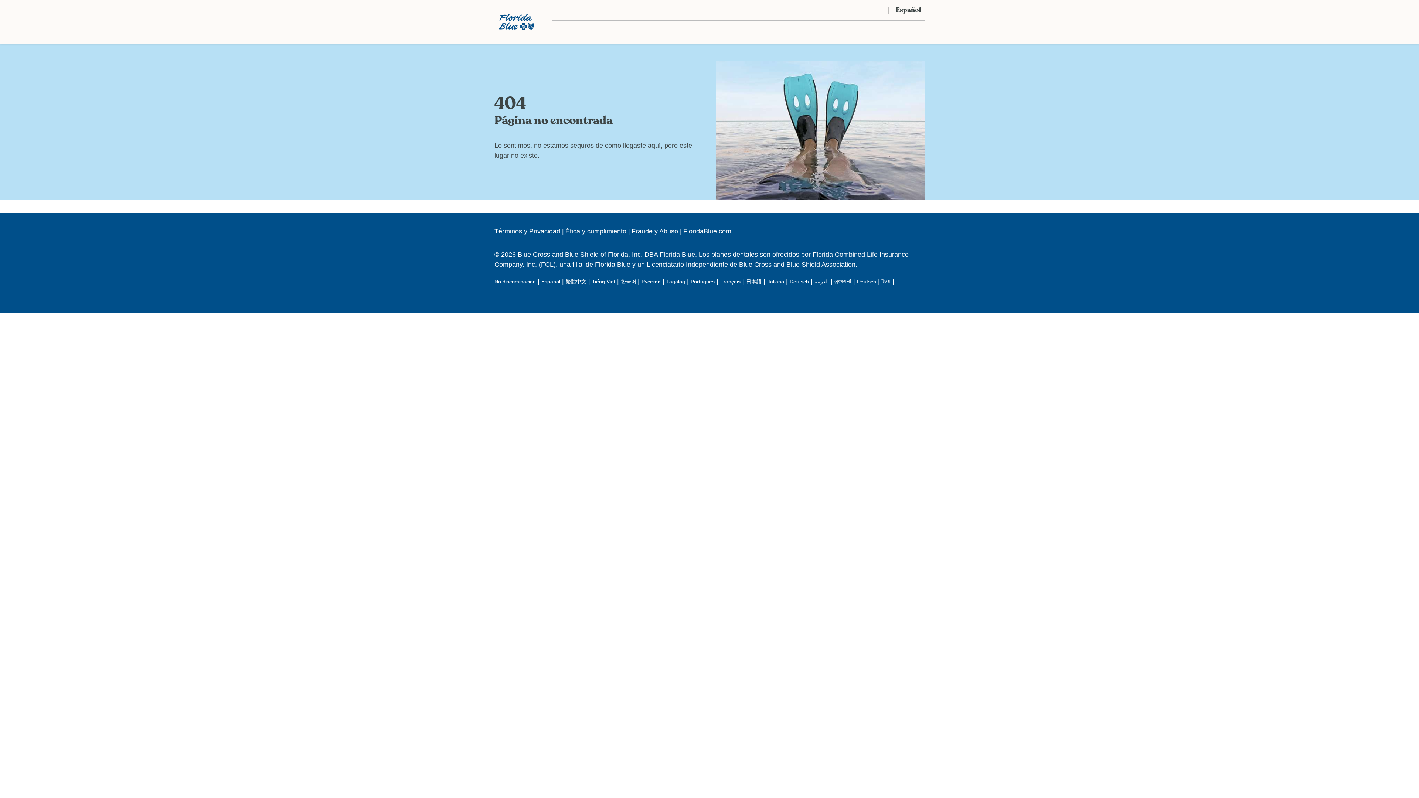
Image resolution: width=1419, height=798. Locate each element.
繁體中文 (576, 281)
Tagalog (675, 281)
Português (703, 281)
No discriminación (515, 281)
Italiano (775, 281)
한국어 (629, 281)
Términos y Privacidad (527, 231)
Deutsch (799, 281)
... (898, 281)
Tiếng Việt (603, 281)
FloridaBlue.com (707, 231)
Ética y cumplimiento (595, 231)
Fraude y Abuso (655, 231)
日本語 (754, 281)
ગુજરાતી (842, 281)
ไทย (886, 281)
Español (550, 281)
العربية (821, 281)
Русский (651, 281)
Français (730, 281)
